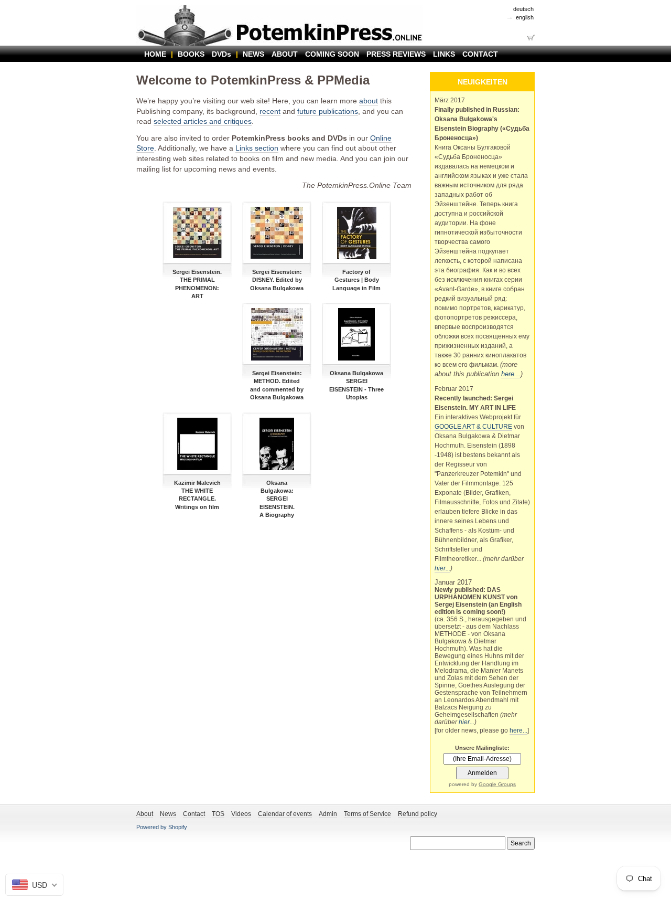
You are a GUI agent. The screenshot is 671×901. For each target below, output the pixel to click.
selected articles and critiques (203, 121)
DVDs (221, 54)
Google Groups (497, 784)
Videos (241, 814)
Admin (328, 814)
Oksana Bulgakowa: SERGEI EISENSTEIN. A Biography (277, 499)
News (168, 814)
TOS (218, 814)
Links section (256, 148)
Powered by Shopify (161, 827)
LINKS (444, 54)
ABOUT (285, 54)
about (368, 101)
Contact (194, 814)
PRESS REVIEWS (396, 54)
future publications (327, 111)
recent (269, 111)
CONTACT (480, 54)
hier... (442, 568)
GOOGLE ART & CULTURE (473, 426)
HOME (155, 54)
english (525, 17)
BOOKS (191, 54)
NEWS (253, 54)
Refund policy (417, 814)
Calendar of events (285, 814)
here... (511, 374)
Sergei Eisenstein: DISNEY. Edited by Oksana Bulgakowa (277, 280)
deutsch (523, 9)
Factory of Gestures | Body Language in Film (356, 280)
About (144, 814)
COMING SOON (332, 54)
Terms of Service (367, 814)
